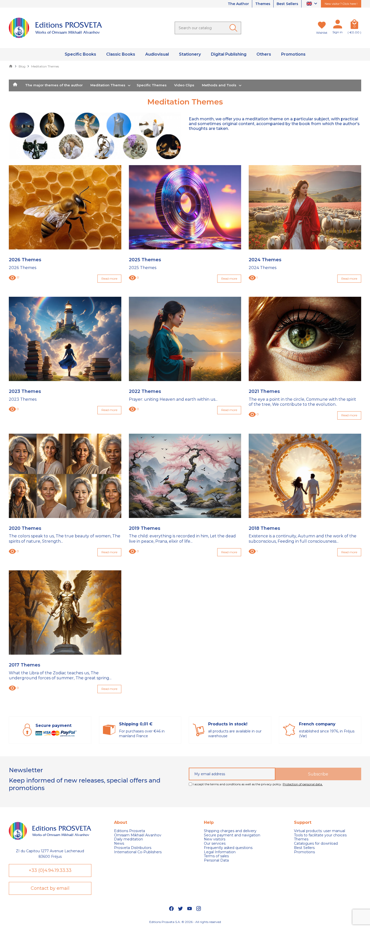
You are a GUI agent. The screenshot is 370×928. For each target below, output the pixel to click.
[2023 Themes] (65, 339)
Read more (109, 278)
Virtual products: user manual (319, 831)
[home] (15, 86)
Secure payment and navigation (232, 835)
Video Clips (184, 85)
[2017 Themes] (65, 612)
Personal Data (216, 860)
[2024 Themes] (305, 207)
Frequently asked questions (228, 848)
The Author (238, 4)
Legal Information (220, 852)
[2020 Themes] (65, 476)
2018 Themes (264, 528)
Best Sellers (287, 4)
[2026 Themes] (65, 207)
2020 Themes (25, 528)
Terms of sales (216, 856)
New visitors (214, 839)
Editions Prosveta (129, 831)
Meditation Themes (107, 85)
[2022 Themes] (185, 339)
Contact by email (50, 888)
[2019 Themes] (185, 476)
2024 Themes (265, 260)
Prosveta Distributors (132, 848)
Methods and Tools (219, 85)
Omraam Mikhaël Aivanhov (137, 835)
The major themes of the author (54, 85)
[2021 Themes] (305, 339)
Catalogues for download (316, 843)
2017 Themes (24, 665)
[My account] (337, 25)
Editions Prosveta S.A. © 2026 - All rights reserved (185, 922)
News (119, 843)
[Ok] (234, 28)
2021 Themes (264, 391)
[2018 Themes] (305, 476)
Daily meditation (128, 839)
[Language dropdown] (312, 4)
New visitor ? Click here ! (341, 4)
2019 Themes (144, 528)
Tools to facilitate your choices (320, 835)
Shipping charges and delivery (230, 831)
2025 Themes (145, 260)
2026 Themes (25, 260)
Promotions (304, 852)
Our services (215, 843)
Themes (262, 4)
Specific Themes (152, 85)
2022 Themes (145, 391)
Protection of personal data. (303, 784)
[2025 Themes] (185, 207)
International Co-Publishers (138, 852)
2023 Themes (25, 391)
